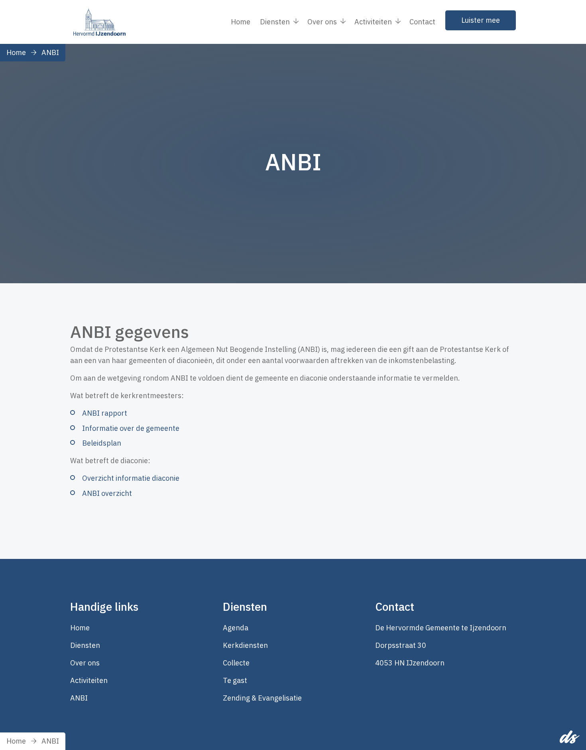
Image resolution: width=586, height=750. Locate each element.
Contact (422, 21)
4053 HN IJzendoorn (409, 662)
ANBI (50, 52)
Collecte (236, 662)
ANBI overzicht (107, 493)
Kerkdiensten (245, 645)
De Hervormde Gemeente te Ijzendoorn (440, 627)
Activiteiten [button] (373, 21)
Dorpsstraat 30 (400, 645)
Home (240, 21)
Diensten (85, 645)
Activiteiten (89, 680)
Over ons (85, 662)
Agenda (235, 627)
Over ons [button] (322, 21)
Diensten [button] (275, 21)
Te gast (235, 680)
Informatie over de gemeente (130, 428)
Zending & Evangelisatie (262, 698)
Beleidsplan (101, 443)
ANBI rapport (104, 413)
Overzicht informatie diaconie (130, 478)
